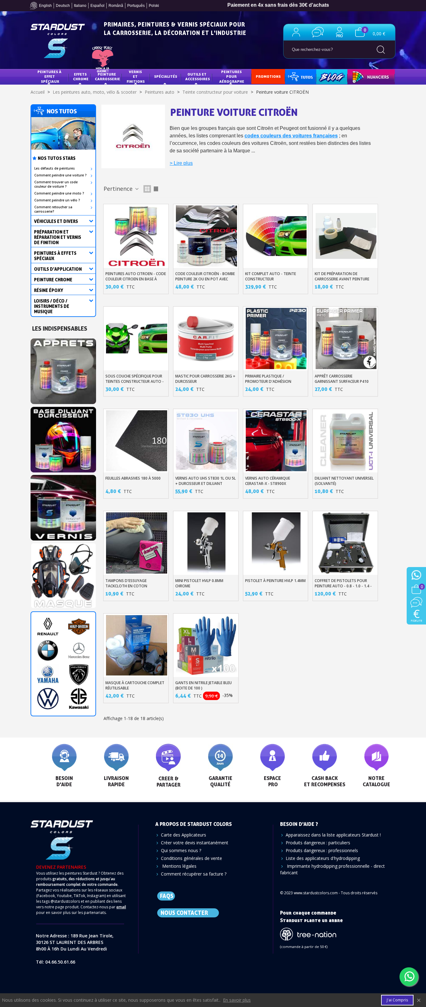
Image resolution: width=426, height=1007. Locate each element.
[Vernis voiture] (63, 506)
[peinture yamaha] (48, 674)
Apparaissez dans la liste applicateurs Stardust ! (333, 835)
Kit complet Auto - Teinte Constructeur (270, 276)
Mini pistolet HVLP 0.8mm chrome (199, 583)
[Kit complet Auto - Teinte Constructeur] (276, 236)
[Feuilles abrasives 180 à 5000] (136, 441)
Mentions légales (178, 866)
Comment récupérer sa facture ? (193, 874)
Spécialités (165, 76)
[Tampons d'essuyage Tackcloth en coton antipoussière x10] (136, 543)
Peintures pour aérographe (231, 76)
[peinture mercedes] (79, 650)
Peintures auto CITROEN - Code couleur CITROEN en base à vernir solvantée (135, 279)
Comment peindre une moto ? (59, 193)
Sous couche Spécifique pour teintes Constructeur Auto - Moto (134, 381)
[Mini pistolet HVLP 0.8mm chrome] (206, 543)
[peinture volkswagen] (48, 698)
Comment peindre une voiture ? (60, 175)
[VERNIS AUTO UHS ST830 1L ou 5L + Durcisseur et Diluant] (206, 441)
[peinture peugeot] (79, 674)
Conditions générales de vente (191, 858)
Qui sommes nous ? (181, 850)
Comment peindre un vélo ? (57, 200)
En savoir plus (237, 1000)
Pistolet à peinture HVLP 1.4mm (275, 580)
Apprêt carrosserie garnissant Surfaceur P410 (342, 378)
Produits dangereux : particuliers (318, 843)
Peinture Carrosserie (107, 76)
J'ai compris (397, 1000)
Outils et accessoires (197, 76)
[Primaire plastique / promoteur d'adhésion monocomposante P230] (276, 338)
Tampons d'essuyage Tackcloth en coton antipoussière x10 (126, 586)
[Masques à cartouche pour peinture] (63, 574)
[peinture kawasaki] (79, 698)
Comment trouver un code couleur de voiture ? (56, 184)
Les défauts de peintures (54, 168)
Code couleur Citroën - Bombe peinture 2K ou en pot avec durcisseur (205, 279)
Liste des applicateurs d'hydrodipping (323, 858)
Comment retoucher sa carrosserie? (53, 209)
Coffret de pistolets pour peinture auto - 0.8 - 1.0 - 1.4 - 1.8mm (343, 586)
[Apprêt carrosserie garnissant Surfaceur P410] (346, 338)
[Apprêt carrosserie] (63, 370)
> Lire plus (181, 163)
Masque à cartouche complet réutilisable (134, 685)
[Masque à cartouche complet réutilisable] (136, 645)
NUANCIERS (361, 76)
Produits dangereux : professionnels (322, 850)
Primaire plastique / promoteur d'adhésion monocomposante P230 (269, 381)
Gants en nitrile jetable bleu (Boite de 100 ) (203, 685)
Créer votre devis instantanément (194, 843)
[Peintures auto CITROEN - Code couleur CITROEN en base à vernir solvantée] (136, 236)
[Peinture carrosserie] (63, 438)
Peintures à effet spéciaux (49, 76)
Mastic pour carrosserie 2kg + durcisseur (205, 378)
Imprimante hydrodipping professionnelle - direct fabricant (332, 869)
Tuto (301, 76)
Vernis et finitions (136, 76)
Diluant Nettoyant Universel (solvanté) (344, 481)
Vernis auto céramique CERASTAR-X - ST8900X (267, 481)
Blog (325, 76)
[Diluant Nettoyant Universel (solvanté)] (346, 441)
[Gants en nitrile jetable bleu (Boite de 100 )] (206, 645)
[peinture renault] (48, 626)
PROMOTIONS (268, 76)
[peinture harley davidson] (79, 626)
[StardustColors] (58, 41)
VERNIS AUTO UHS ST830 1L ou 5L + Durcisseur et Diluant (205, 481)
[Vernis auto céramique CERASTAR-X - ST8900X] (276, 441)
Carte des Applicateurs (183, 835)
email (121, 907)
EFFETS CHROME (81, 76)
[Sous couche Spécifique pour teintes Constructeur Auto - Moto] (136, 338)
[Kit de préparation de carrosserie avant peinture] (346, 236)
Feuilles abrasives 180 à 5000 (133, 478)
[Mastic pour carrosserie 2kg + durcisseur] (206, 338)
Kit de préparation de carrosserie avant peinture (342, 276)
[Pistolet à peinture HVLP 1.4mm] (276, 543)
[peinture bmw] (48, 650)
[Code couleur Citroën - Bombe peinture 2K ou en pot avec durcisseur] (206, 236)
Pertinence (119, 188)
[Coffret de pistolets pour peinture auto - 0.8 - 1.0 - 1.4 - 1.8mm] (346, 543)
